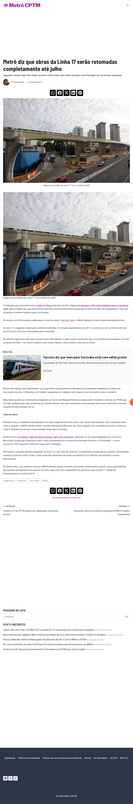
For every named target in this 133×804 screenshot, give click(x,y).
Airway (87, 758)
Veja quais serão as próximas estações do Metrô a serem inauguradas (102, 510)
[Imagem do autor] (6, 82)
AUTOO (113, 758)
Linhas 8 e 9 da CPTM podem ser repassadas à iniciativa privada (30, 510)
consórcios (9, 481)
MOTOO (124, 758)
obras (45, 481)
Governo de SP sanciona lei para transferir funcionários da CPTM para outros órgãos (44, 649)
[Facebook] (5, 778)
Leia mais (47, 370)
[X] (10, 778)
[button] (52, 92)
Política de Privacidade (29, 758)
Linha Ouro (22, 481)
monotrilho (34, 481)
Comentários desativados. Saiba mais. (66, 497)
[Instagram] (15, 778)
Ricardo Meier (19, 82)
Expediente (9, 758)
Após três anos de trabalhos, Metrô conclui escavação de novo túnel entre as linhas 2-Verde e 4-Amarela (54, 634)
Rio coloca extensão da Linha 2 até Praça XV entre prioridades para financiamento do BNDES (48, 644)
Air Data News (101, 758)
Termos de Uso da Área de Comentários (62, 758)
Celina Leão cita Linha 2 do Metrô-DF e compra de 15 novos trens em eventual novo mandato (48, 629)
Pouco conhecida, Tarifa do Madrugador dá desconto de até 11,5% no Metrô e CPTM (44, 639)
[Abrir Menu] (127, 5)
